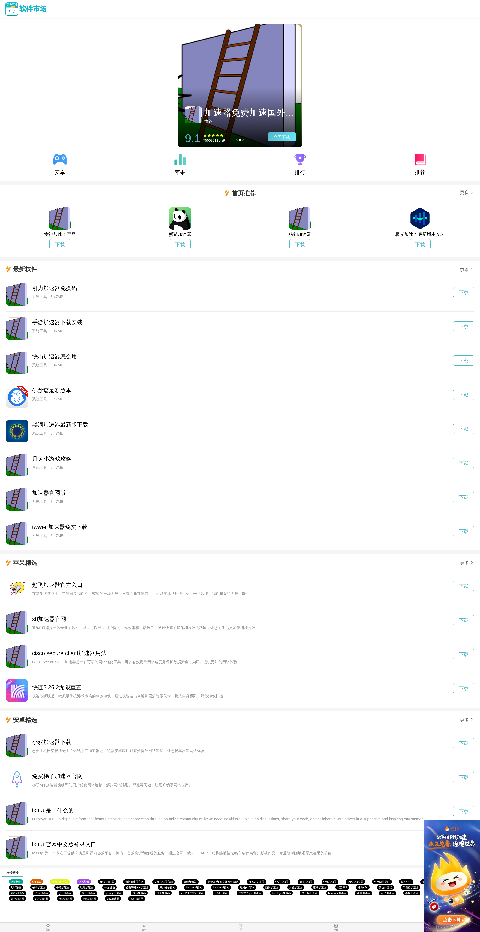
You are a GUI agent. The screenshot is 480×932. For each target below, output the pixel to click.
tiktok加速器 (107, 881)
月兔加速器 (295, 887)
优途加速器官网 (163, 881)
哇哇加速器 (86, 887)
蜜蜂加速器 (319, 887)
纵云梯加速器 (309, 893)
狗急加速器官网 (134, 881)
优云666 (342, 887)
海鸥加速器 (65, 898)
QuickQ (36, 881)
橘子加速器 (38, 887)
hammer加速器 (337, 893)
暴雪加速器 (363, 893)
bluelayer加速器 (281, 893)
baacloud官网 (194, 887)
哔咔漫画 (16, 887)
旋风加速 (84, 881)
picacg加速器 (114, 893)
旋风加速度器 (60, 881)
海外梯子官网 (167, 887)
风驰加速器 (190, 881)
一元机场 (109, 887)
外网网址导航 (382, 881)
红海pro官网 (247, 887)
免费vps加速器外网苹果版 (223, 881)
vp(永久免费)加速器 (192, 893)
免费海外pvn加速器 (137, 887)
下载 (60, 244)
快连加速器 (282, 881)
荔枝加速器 (385, 887)
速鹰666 (363, 887)
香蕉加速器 (62, 887)
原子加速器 (306, 881)
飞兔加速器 (41, 893)
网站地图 (16, 881)
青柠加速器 (17, 893)
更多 (464, 192)
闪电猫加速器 (410, 887)
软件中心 (406, 881)
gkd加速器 (65, 893)
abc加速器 (113, 898)
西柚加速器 (271, 887)
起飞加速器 (387, 893)
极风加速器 (139, 893)
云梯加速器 (221, 893)
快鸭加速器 (330, 881)
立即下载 (282, 137)
